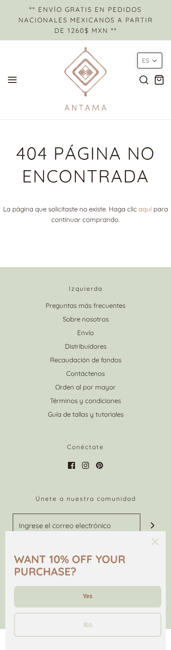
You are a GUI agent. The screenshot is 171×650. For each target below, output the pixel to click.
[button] (150, 60)
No (87, 625)
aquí (145, 209)
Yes (88, 596)
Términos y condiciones (85, 400)
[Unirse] (152, 526)
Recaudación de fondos (85, 360)
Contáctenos (85, 373)
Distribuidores (86, 346)
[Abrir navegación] (12, 80)
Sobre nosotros (86, 319)
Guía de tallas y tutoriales (86, 414)
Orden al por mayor (85, 387)
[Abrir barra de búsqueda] (144, 80)
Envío (85, 333)
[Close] (155, 541)
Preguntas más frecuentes (85, 305)
